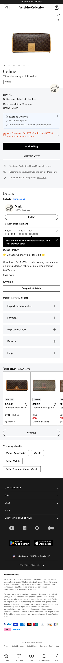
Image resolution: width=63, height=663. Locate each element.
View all (31, 432)
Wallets (37, 453)
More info (26, 104)
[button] (57, 7)
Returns (11, 341)
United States (32, 646)
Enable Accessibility (31, 1)
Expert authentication (19, 306)
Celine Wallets (13, 461)
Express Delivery (16, 329)
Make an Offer (32, 155)
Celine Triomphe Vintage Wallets (22, 469)
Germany (43, 646)
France (6, 646)
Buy (7, 495)
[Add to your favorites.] (27, 404)
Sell (8, 503)
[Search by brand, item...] (6, 7)
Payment (12, 318)
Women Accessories (16, 453)
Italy (57, 646)
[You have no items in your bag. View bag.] (57, 7)
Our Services (13, 488)
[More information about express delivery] (57, 116)
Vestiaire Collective (18, 518)
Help (10, 353)
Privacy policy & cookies (30, 564)
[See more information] (58, 135)
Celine (9, 71)
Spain (51, 646)
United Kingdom (18, 646)
